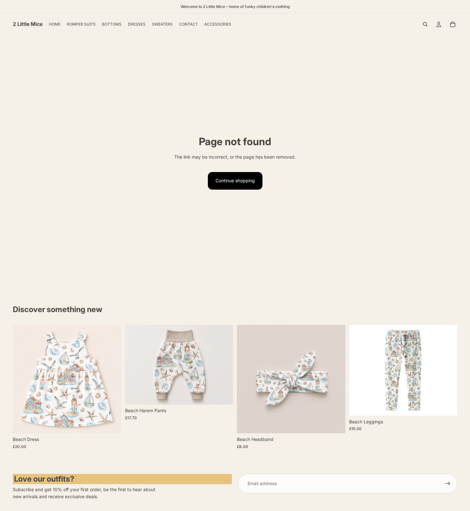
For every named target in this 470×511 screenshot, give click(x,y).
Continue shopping (235, 180)
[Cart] (453, 24)
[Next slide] (111, 379)
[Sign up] (447, 483)
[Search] (425, 24)
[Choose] (111, 423)
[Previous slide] (22, 379)
